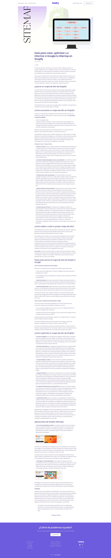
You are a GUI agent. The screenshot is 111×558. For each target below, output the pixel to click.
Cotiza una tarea (29, 541)
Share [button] (37, 65)
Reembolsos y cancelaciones (55, 546)
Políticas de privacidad (55, 543)
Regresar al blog (56, 515)
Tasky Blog (30, 546)
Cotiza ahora (88, 3)
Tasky (82, 547)
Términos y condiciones (55, 541)
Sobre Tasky (29, 543)
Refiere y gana (30, 548)
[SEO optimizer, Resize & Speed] (48, 444)
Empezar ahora (55, 534)
